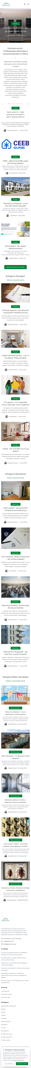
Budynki (15, 23)
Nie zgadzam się (9, 1063)
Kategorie (5, 1002)
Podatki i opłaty (5, 1040)
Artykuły (4, 949)
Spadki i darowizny (6, 1034)
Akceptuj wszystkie (22, 1063)
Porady (3, 1027)
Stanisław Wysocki (6, 994)
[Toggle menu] (28, 4)
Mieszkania (15, 504)
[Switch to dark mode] (24, 4)
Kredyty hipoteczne (6, 1037)
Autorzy (4, 987)
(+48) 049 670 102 (8, 941)
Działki (3, 1012)
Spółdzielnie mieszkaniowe (8, 1006)
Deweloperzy (5, 1031)
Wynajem (15, 306)
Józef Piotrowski (5, 997)
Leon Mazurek (5, 991)
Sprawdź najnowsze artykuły (15, 267)
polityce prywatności (19, 1060)
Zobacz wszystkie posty (15, 280)
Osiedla (3, 1015)
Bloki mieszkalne (15, 708)
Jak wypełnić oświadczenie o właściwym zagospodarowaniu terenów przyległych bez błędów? (14, 975)
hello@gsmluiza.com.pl (9, 944)
